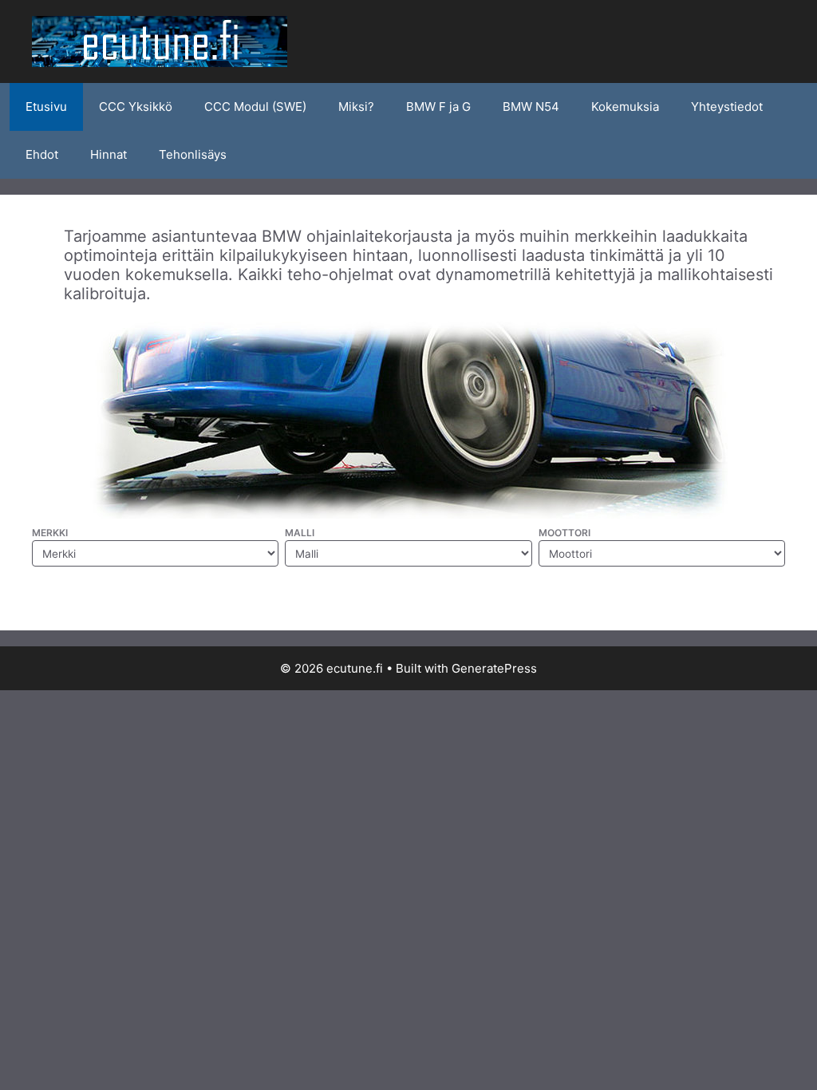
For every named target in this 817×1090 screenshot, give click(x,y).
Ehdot (42, 154)
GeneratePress (494, 668)
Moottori (564, 533)
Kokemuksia (625, 106)
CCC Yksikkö (135, 106)
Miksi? (356, 106)
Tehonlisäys (193, 154)
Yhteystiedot (727, 106)
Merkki (50, 533)
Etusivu (46, 106)
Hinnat (108, 154)
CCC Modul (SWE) (255, 106)
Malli (299, 533)
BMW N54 (531, 106)
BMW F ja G (438, 106)
